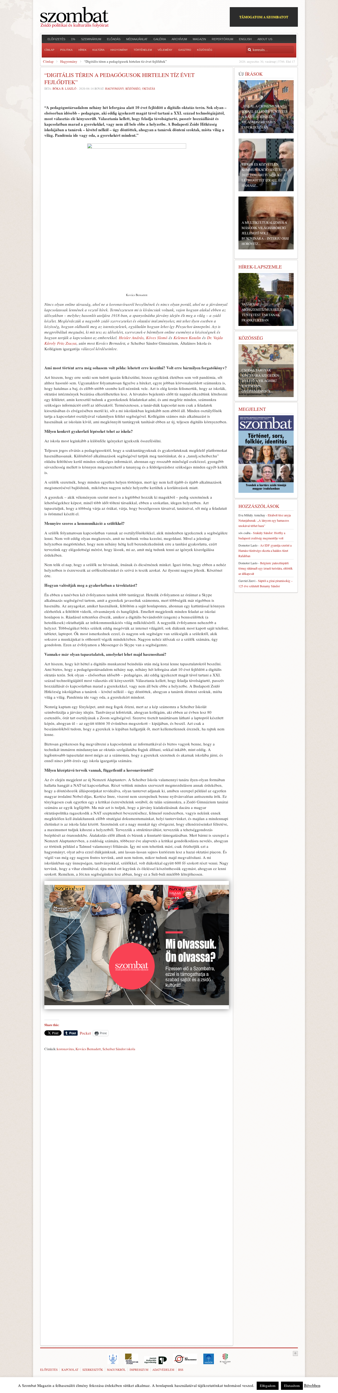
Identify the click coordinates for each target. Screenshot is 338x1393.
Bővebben (312, 1385)
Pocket (85, 1033)
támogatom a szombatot (263, 16)
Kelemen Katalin (187, 337)
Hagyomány (68, 61)
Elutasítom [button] (292, 1385)
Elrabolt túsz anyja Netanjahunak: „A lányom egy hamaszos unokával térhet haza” (264, 520)
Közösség (132, 88)
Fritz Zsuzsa (67, 343)
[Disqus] (136, 1127)
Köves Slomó (156, 337)
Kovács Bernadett (88, 1048)
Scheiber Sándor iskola (118, 1048)
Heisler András (131, 337)
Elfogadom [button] (267, 1385)
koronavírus (65, 1048)
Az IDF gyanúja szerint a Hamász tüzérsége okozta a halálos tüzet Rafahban (265, 550)
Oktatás (148, 88)
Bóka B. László (64, 88)
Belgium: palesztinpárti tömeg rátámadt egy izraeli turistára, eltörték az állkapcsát (265, 568)
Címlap (48, 61)
